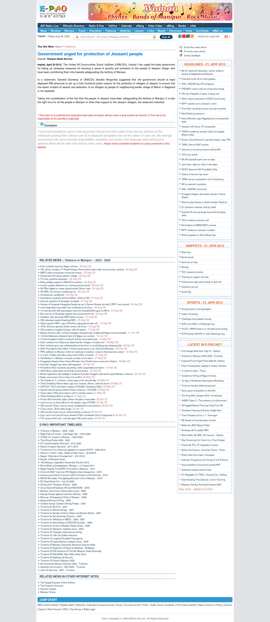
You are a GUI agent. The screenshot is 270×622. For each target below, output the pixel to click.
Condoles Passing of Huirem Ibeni (201, 410)
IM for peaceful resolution (193, 184)
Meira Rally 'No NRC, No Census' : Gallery (202, 435)
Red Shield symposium (193, 113)
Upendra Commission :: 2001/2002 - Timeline (62, 566)
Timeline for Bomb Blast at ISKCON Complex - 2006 (66, 522)
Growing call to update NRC (195, 430)
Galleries (125, 30)
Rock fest (186, 252)
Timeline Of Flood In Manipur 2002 (57, 560)
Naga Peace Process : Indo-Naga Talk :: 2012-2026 (65, 433)
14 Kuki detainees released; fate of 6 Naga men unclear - (74, 335)
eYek (193, 26)
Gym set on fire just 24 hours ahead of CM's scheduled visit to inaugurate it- (83, 415)
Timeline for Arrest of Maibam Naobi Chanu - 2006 (65, 525)
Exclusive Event (133, 604)
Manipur (69, 30)
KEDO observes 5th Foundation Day (199, 169)
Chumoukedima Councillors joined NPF (201, 464)
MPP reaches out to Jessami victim (199, 103)
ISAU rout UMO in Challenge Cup (197, 323)
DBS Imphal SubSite (48, 604)
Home (58, 46)
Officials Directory (74, 26)
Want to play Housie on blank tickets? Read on (204, 202)
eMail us (217, 30)
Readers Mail (67, 604)
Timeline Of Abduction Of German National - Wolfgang (67, 547)
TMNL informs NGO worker (195, 144)
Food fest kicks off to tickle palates (198, 78)
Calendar (126, 26)
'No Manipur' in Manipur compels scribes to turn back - (73, 358)
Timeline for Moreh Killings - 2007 (57, 509)
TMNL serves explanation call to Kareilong (202, 179)
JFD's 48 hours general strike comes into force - (70, 326)
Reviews (56, 30)
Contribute (202, 30)
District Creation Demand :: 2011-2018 (59, 446)
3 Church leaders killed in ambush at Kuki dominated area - (75, 339)
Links (150, 30)
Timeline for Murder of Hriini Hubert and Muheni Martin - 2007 (70, 513)
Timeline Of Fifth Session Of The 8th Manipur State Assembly (71, 551)
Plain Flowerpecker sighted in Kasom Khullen (204, 365)
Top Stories (75, 609)
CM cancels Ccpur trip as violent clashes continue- (71, 411)
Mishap (185, 267)
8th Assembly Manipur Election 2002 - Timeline (63, 563)
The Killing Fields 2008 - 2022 (55, 440)
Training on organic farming (194, 276)
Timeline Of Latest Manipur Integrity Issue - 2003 (64, 541)
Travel (82, 30)
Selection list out (189, 286)
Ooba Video (155, 26)
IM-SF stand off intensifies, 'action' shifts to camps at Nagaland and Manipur (202, 72)
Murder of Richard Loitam (52, 459)
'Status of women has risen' (194, 174)
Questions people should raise (196, 469)
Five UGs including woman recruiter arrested (203, 108)
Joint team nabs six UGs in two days (199, 164)
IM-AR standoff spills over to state (198, 159)
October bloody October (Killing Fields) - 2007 (63, 503)
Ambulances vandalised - (58, 294)
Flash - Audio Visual (153, 604)
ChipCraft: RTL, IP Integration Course (199, 444)
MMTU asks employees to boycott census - (67, 272)
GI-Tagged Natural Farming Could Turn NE (202, 405)
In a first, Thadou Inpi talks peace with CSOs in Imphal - (73, 354)
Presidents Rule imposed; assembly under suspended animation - (78, 367)
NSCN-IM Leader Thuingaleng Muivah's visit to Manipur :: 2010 (71, 478)
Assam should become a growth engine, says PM (205, 139)
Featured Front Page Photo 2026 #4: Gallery (203, 360)
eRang (140, 26)
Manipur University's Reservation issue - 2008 (63, 490)
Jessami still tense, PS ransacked (198, 126)
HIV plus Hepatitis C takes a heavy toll (200, 93)
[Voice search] (154, 37)
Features (111, 30)
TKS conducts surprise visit (195, 220)
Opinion (228, 604)
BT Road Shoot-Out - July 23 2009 (57, 481)
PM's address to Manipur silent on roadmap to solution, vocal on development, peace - (88, 351)
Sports (42, 609)
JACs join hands (189, 154)
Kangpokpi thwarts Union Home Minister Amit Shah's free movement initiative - (85, 361)
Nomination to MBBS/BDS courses (198, 225)
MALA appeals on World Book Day (198, 234)
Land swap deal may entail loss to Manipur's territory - (73, 307)
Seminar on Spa (189, 262)
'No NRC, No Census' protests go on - (64, 291)
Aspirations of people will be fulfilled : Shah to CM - (71, 297)
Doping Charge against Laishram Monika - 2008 (63, 494)
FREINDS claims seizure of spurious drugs (202, 88)
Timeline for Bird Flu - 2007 (53, 506)
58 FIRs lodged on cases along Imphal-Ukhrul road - (72, 288)
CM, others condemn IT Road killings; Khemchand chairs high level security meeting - (88, 269)
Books (182, 26)
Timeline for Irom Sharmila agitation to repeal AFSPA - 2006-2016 (72, 449)
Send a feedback (192, 55)
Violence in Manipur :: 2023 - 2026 (57, 430)
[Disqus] (106, 202)
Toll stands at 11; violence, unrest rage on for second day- (74, 380)
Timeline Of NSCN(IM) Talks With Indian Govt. (63, 554)
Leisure (138, 30)
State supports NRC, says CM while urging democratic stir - (75, 323)
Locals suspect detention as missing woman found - (71, 285)
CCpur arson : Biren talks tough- (61, 408)
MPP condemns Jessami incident (198, 230)
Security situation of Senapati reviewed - (66, 301)
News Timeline (205, 604)
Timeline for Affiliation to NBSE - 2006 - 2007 (62, 519)
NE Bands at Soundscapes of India (198, 420)
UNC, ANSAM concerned (194, 189)
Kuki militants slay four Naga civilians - (65, 266)
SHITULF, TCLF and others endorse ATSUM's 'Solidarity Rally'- (77, 386)
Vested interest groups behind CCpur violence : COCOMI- (74, 389)
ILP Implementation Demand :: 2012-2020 (60, 443)
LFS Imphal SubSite (186, 604)
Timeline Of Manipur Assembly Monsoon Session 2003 (67, 544)
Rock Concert (54, 609)
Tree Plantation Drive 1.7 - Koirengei (199, 415)
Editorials (80, 604)
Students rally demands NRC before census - (68, 316)
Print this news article (194, 51)
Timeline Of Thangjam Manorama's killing (61, 532)
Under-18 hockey (189, 313)
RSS (65, 609)
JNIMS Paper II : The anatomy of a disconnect (204, 400)
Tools (188, 30)
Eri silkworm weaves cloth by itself (198, 207)
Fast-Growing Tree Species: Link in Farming (203, 479)
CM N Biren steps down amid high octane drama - (70, 370)
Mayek (161, 30)
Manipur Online (48, 592)
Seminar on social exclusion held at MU (201, 149)
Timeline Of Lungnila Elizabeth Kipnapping (61, 538)
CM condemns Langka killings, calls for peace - (69, 329)
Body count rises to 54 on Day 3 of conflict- (67, 377)
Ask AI (166, 37)
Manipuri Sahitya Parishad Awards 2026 (201, 484)
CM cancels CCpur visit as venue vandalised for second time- (76, 405)
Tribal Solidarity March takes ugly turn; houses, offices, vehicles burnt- (81, 383)
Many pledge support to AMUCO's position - (68, 282)
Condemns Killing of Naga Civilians (198, 375)
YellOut (112, 26)
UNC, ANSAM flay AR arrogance (197, 83)
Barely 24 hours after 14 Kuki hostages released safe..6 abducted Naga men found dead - (89, 332)
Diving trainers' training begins (196, 309)
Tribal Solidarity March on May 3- (63, 396)
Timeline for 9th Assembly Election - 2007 (61, 516)
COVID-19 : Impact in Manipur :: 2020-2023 (61, 437)
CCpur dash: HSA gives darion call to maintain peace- (73, 392)
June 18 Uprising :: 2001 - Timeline (57, 570)
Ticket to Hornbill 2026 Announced (198, 385)
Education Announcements (100, 604)
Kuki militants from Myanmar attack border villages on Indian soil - (79, 342)
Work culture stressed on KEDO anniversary (203, 98)
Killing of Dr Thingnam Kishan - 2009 (58, 484)
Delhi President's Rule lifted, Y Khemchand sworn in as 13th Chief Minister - (83, 348)
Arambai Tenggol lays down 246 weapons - (67, 364)
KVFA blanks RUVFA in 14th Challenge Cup (203, 333)
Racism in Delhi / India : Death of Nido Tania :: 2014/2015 (68, 452)
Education (95, 30)
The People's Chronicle (51, 585)
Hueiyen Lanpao (48, 588)
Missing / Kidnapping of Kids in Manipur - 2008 (63, 497)
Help (104, 618)
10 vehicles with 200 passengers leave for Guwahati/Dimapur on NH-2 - (81, 310)
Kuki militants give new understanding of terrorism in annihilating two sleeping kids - (87, 345)
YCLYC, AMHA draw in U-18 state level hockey (204, 328)
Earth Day (186, 291)
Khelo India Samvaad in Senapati (197, 454)
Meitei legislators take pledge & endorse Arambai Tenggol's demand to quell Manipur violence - (93, 373)
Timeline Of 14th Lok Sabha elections (58, 535)
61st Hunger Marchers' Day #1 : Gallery (200, 350)
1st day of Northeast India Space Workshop (202, 380)
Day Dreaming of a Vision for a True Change (203, 440)
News (43, 30)
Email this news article (195, 47)
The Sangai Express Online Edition (57, 582)
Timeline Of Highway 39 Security (56, 557)
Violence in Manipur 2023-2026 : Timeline (202, 355)
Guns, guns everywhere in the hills (198, 390)
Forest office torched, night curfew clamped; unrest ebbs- (74, 399)
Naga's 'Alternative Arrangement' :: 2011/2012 (62, 456)
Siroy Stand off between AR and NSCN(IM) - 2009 (64, 487)
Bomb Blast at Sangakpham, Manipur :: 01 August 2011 (67, 465)
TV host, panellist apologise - (60, 278)
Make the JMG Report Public (195, 425)
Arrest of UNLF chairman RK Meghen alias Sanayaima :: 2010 (71, 471)
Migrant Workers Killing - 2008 (55, 500)
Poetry (218, 604)
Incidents (169, 604)
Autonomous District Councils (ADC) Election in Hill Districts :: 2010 (74, 475)
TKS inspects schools (192, 271)
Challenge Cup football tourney (196, 318)
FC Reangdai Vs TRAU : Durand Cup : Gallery (204, 474)
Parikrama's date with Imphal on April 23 (201, 281)
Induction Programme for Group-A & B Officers (204, 459)
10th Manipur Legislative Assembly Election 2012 (64, 462)
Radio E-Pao (96, 26)
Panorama (175, 30)
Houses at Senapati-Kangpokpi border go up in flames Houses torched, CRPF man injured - (91, 304)
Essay (119, 604)
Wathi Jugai (89, 609)
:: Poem (193, 370)
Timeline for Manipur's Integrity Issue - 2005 (62, 528)
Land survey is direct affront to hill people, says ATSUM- (73, 402)
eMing (170, 26)
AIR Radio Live (49, 26)
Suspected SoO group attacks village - (65, 275)
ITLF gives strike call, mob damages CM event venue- (72, 418)
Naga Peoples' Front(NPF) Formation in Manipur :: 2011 (67, 468)
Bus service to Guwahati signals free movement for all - (73, 313)
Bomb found (187, 257)
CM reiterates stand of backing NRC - (64, 320)
